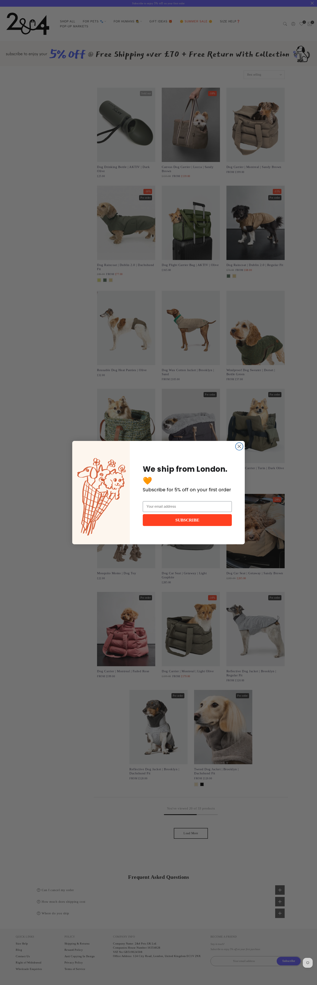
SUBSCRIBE (187, 520)
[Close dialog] (239, 446)
